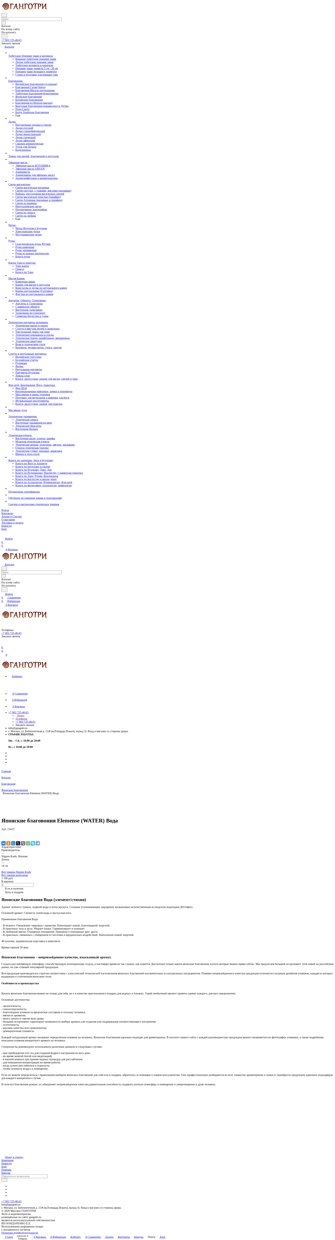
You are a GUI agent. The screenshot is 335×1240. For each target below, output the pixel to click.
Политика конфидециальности (19, 1232)
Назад (20, 715)
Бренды (5, 1172)
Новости (6, 1163)
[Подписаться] (4, 1180)
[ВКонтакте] (3, 843)
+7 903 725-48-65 (11, 40)
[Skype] (33, 843)
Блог (4, 1166)
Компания (7, 1160)
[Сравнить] (3, 836)
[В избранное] (3, 832)
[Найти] (4, 36)
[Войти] (3, 643)
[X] (18, 843)
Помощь (6, 1169)
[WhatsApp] (28, 843)
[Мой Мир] (13, 843)
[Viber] (23, 843)
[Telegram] (38, 843)
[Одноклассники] (8, 843)
